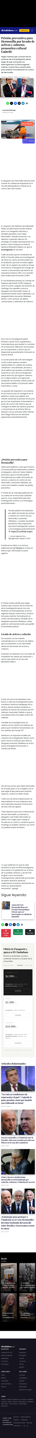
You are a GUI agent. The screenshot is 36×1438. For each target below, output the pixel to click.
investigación (7, 250)
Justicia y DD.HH (6, 77)
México (3, 1378)
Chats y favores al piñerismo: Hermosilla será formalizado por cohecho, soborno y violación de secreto (18, 1179)
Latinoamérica (6, 1384)
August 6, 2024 (24, 538)
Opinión (22, 1381)
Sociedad (30, 1402)
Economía (23, 1399)
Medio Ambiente (13, 1399)
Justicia (4, 1402)
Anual (28, 965)
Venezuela (4, 1381)
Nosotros (16, 1417)
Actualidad (23, 1378)
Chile (15, 77)
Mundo (3, 1387)
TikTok (21, 1364)
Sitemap (29, 1423)
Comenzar (18, 1015)
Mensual (20, 965)
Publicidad (4, 1358)
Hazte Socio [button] (24, 30)
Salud (9, 1402)
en (27, 1425)
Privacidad (4, 1364)
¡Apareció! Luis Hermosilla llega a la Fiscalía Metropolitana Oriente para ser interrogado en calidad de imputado (22, 911)
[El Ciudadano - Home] (9, 30)
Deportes (4, 1406)
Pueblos (30, 1399)
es (24, 1425)
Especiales (22, 1402)
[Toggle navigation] (32, 30)
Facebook (22, 1352)
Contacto (4, 1361)
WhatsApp (18, 933)
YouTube (30, 933)
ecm (28, 77)
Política (3, 1399)
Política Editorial (6, 1355)
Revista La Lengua (25, 1390)
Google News (6, 934)
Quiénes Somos (6, 1352)
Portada (22, 77)
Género (14, 1402)
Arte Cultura (13, 1404)
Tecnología (23, 1404)
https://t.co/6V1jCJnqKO (22, 531)
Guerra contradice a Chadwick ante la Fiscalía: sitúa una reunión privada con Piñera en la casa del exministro (17, 1140)
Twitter (21, 1358)
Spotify (21, 1367)
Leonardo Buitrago (9, 110)
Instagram (22, 1355)
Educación (4, 1404)
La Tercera (17, 548)
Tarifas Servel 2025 (19, 1423)
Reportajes (23, 1387)
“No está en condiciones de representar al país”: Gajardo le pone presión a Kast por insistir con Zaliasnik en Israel (16, 1098)
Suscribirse (18, 991)
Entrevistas (23, 1384)
